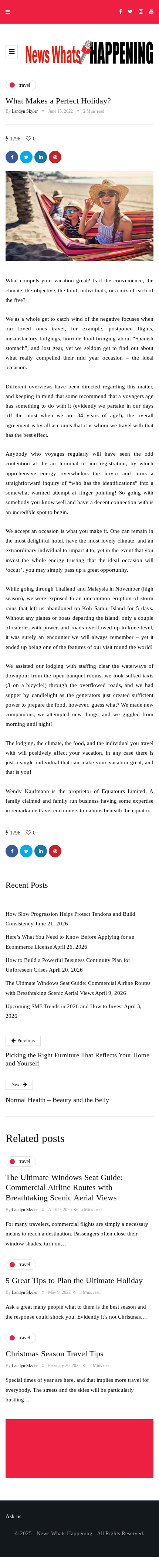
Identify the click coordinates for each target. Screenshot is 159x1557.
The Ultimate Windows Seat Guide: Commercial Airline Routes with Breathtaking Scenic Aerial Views (64, 1187)
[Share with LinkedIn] (40, 157)
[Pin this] (55, 157)
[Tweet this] (26, 157)
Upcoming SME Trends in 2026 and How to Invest (64, 1006)
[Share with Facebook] (12, 157)
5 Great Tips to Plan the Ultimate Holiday (74, 1280)
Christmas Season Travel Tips (55, 1353)
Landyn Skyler (25, 111)
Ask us (13, 1516)
